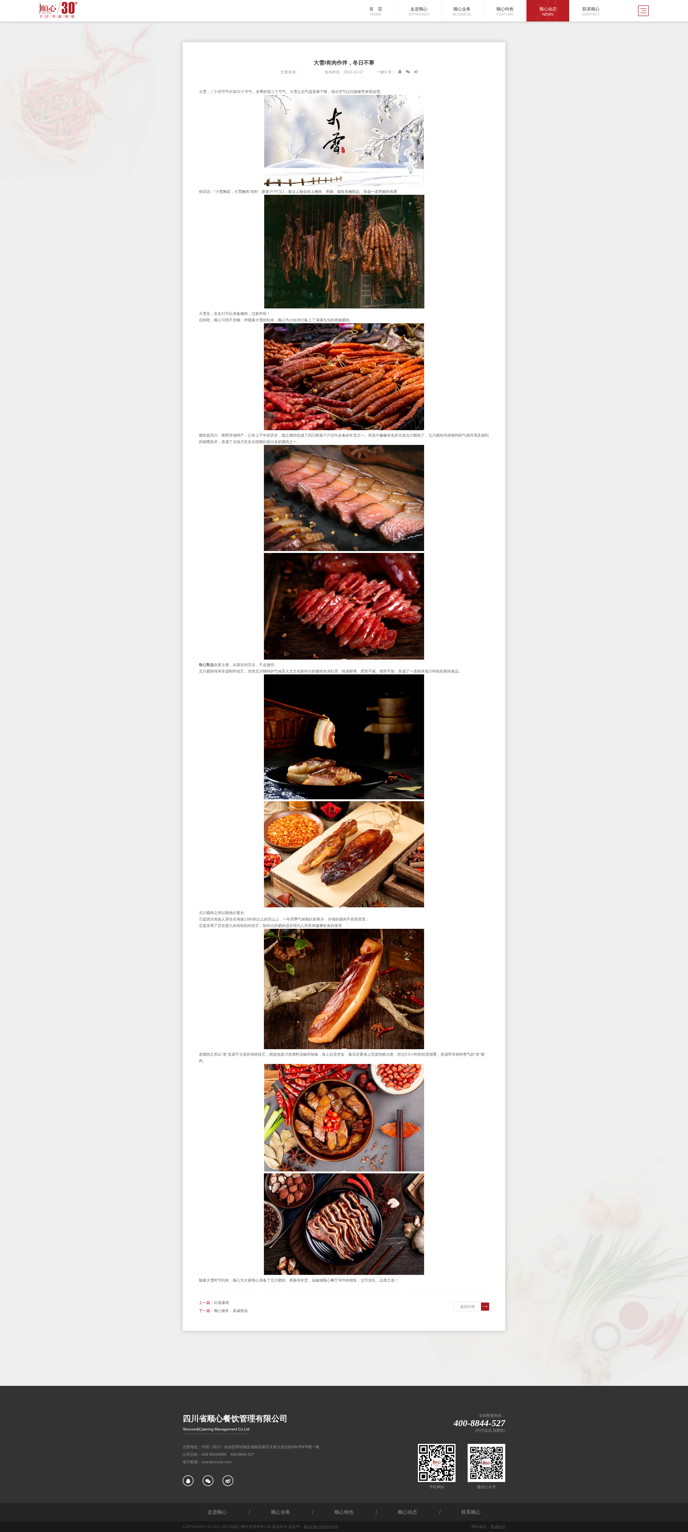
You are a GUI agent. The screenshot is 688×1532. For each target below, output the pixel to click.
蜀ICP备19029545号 (320, 1526)
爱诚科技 (497, 1526)
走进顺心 (217, 1512)
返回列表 (467, 1306)
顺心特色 (344, 1512)
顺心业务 (280, 1512)
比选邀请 (221, 1302)
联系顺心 (471, 1512)
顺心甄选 (206, 665)
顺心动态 (407, 1512)
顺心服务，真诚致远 (231, 1310)
